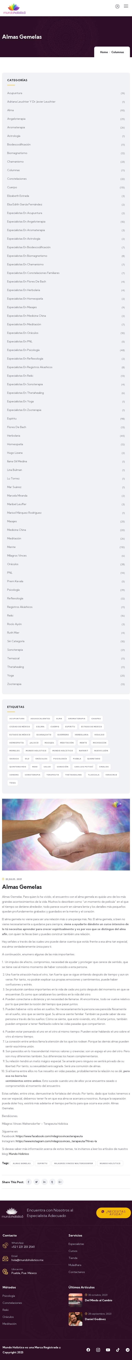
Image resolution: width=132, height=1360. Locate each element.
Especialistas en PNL (19, 341)
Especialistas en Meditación (24, 324)
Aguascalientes (40, 719)
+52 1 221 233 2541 (23, 1246)
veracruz (111, 775)
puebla (77, 759)
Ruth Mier (13, 632)
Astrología (13, 136)
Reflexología (15, 598)
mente (83, 743)
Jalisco (34, 743)
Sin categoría (15, 641)
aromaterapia (76, 719)
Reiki (10, 615)
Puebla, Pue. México (24, 1273)
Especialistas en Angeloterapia (26, 221)
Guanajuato (43, 735)
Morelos (14, 751)
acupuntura (17, 719)
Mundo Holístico (19, 1153)
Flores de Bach (16, 427)
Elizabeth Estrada (18, 195)
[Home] (12, 1213)
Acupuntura (14, 93)
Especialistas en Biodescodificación (29, 247)
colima (40, 727)
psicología (60, 759)
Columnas (117, 52)
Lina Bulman (14, 470)
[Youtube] (108, 1350)
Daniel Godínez (95, 1319)
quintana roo (17, 767)
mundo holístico (110, 1163)
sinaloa (104, 767)
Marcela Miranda (17, 495)
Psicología (13, 589)
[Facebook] (88, 1350)
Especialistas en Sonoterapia (25, 384)
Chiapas (96, 719)
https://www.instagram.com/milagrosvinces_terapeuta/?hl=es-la (56, 1141)
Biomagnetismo (17, 153)
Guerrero (63, 735)
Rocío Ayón (14, 624)
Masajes (12, 521)
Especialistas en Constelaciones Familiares (33, 273)
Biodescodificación (19, 144)
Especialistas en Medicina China (26, 315)
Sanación (62, 767)
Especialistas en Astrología (23, 238)
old (27, 759)
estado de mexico (91, 727)
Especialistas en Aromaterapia (26, 230)
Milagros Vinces (17, 555)
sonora (14, 775)
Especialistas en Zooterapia (24, 410)
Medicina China (16, 529)
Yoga (10, 675)
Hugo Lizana (15, 452)
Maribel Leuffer (16, 504)
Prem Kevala (15, 581)
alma (59, 719)
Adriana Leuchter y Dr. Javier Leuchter (31, 101)
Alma (10, 110)
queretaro (93, 759)
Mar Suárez (14, 487)
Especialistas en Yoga (20, 401)
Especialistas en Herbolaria (23, 290)
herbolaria (82, 735)
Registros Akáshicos (19, 607)
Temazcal (13, 658)
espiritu (42, 1163)
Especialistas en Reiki (20, 375)
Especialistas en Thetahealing (25, 392)
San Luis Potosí (83, 767)
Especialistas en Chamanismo (25, 264)
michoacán (99, 743)
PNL (9, 572)
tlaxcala (94, 775)
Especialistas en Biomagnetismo (27, 255)
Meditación (14, 538)
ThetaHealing (73, 775)
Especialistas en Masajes (22, 307)
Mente (11, 547)
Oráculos (12, 564)
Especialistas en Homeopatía (25, 298)
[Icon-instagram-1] (98, 1350)
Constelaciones (17, 178)
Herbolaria (13, 435)
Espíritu (11, 418)
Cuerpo (12, 187)
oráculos (41, 759)
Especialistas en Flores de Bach (26, 281)
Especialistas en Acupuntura (24, 213)
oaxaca (14, 759)
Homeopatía (15, 444)
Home (104, 52)
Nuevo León (101, 751)
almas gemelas (22, 1163)
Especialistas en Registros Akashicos (29, 367)
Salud (47, 767)
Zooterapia (14, 684)
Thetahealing (15, 667)
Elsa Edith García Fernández (24, 204)
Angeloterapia (16, 118)
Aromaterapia (16, 127)
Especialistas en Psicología (23, 350)
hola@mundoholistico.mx (27, 1260)
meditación (67, 743)
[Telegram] (127, 1350)
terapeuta (52, 775)
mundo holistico (36, 751)
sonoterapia (32, 775)
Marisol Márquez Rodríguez (24, 512)
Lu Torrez (13, 478)
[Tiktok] (118, 1350)
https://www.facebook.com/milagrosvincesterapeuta (49, 1136)
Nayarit (83, 751)
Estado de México (19, 735)
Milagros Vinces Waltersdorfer (73, 1163)
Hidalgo (99, 735)
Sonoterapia (15, 649)
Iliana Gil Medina (17, 461)
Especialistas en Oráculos (22, 333)
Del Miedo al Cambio (98, 1300)
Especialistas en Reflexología (25, 358)
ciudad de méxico (19, 727)
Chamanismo (15, 161)
